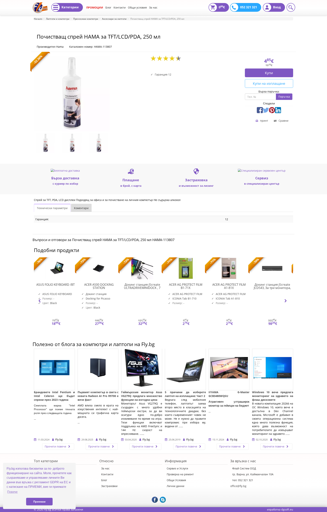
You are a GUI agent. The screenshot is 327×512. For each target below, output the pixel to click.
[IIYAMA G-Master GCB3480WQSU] (229, 369)
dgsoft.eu (287, 509)
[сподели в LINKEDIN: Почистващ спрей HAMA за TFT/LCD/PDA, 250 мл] (278, 109)
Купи (269, 73)
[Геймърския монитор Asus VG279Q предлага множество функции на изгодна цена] (141, 369)
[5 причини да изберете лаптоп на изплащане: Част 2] (185, 369)
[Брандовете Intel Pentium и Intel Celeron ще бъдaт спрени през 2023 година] (54, 369)
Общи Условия (176, 480)
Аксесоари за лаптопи (114, 18)
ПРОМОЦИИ (94, 7)
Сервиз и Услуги (177, 468)
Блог (108, 7)
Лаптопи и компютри (57, 18)
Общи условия (137, 7)
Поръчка (284, 96)
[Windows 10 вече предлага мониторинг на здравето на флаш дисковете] (272, 369)
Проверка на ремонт (180, 474)
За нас (153, 7)
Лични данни (175, 486)
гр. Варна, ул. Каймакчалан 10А (252, 474)
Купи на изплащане (269, 83)
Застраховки (109, 486)
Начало (38, 18)
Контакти (120, 7)
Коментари (81, 208)
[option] (47, 143)
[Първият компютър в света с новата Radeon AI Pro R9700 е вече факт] (98, 369)
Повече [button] (12, 491)
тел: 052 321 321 (242, 480)
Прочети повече (56, 446)
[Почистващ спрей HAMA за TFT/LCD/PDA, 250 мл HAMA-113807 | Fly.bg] (40, 4)
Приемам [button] (39, 501)
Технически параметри (52, 208)
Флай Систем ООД (244, 468)
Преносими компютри (85, 18)
